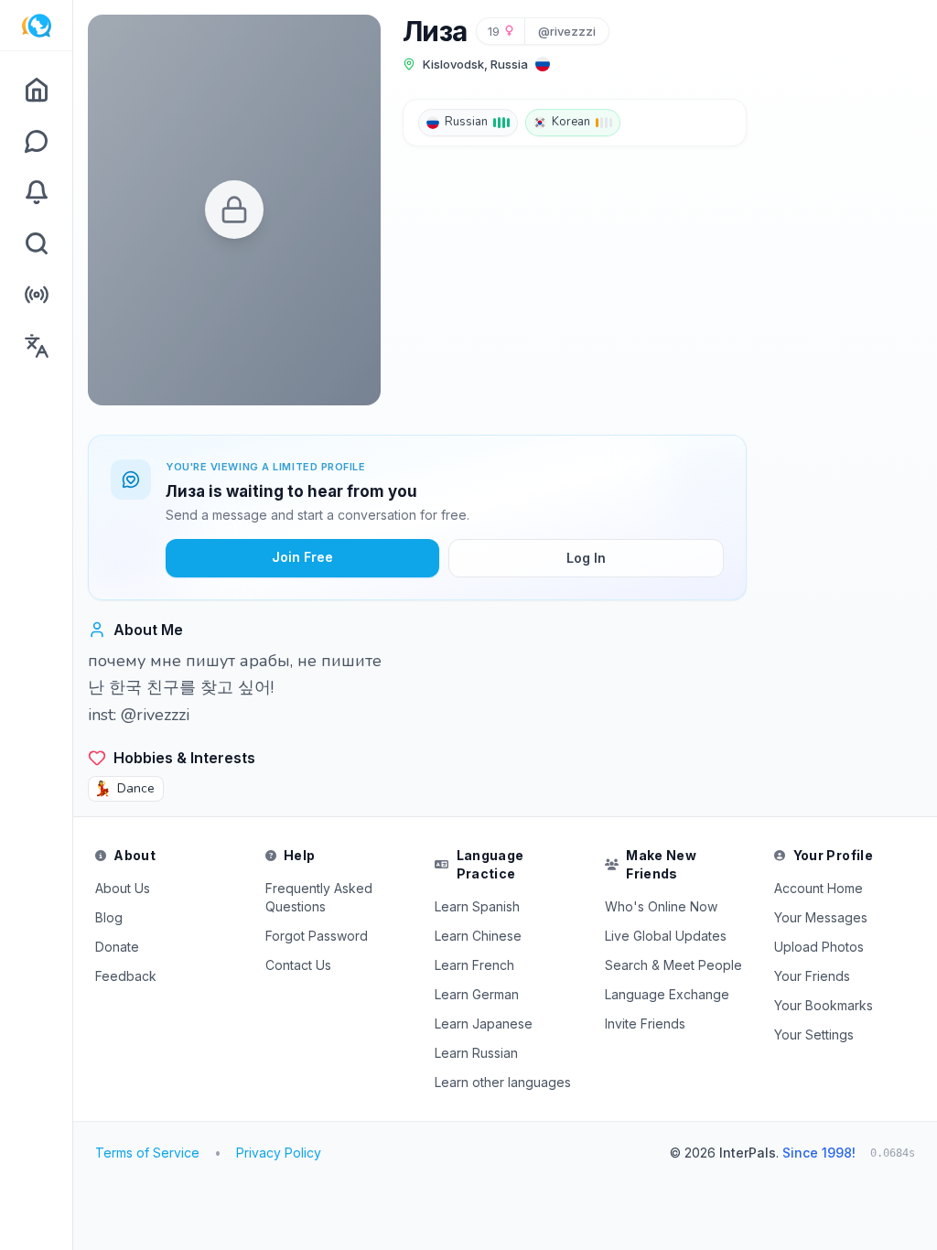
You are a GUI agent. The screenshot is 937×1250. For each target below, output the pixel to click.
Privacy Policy (278, 1152)
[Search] (36, 243)
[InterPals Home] (36, 25)
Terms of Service (147, 1152)
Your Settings (814, 1034)
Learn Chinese (478, 935)
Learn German (477, 994)
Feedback (125, 976)
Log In (586, 558)
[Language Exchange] (36, 346)
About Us (122, 888)
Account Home (818, 888)
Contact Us (298, 965)
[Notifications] (36, 192)
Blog (109, 917)
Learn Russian (476, 1053)
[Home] (36, 89)
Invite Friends (645, 1023)
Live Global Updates (666, 935)
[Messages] (36, 141)
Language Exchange (667, 994)
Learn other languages (503, 1082)
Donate (117, 946)
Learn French (474, 965)
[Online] (36, 294)
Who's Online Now (661, 906)
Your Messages (820, 917)
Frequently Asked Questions (318, 897)
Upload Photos (819, 946)
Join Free (302, 557)
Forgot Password (316, 935)
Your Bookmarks (823, 1005)
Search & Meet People (673, 965)
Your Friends (812, 976)
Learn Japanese (484, 1023)
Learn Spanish (477, 906)
